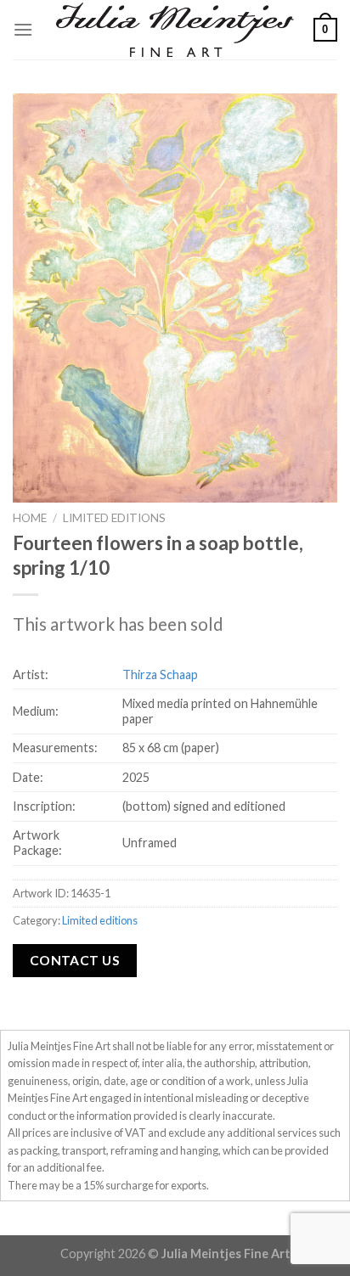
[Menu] (23, 29)
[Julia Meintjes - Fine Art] (175, 29)
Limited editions (114, 518)
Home (30, 518)
